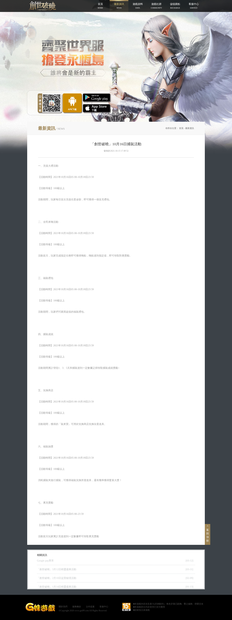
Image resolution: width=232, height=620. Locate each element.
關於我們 (63, 606)
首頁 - (182, 128)
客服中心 (104, 606)
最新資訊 (189, 128)
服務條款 (76, 606)
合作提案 (90, 606)
